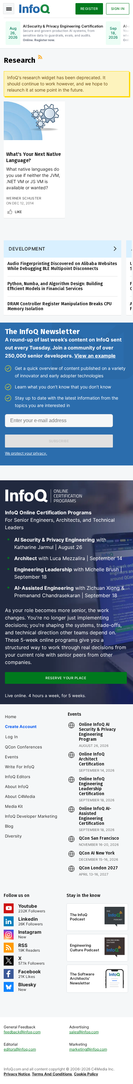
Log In (11, 736)
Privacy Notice (17, 1074)
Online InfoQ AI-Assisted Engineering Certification (95, 816)
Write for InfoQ (19, 766)
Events (11, 756)
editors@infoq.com (20, 1049)
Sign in (118, 8)
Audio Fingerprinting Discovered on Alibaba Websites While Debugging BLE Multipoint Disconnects (62, 266)
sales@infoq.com (84, 1032)
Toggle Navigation (8, 8)
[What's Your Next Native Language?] (34, 120)
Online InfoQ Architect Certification (92, 759)
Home (10, 716)
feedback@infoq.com (22, 1032)
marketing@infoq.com (88, 1049)
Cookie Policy (86, 1074)
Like (18, 212)
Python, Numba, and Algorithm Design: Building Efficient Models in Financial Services (55, 286)
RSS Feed (40, 57)
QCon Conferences (23, 746)
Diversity (13, 835)
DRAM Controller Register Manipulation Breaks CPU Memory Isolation (59, 306)
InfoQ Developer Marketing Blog (31, 821)
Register (89, 8)
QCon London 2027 (98, 868)
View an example (95, 356)
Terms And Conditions (52, 1074)
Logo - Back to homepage (34, 8)
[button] (59, 441)
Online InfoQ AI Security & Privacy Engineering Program (97, 732)
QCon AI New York (96, 853)
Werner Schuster (23, 198)
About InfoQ (16, 786)
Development (27, 249)
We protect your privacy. (26, 453)
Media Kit (14, 806)
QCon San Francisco (99, 838)
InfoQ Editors (17, 776)
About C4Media (20, 796)
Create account (20, 726)
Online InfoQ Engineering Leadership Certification (92, 786)
